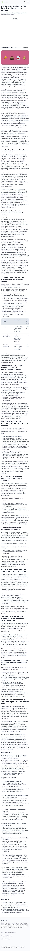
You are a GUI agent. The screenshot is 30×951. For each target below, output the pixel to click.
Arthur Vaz (26, 47)
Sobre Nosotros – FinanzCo (8, 932)
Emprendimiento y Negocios (7, 47)
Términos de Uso (5, 939)
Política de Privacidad (7, 936)
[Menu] (28, 2)
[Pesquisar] (25, 2)
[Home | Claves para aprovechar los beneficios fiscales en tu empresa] (7, 2)
